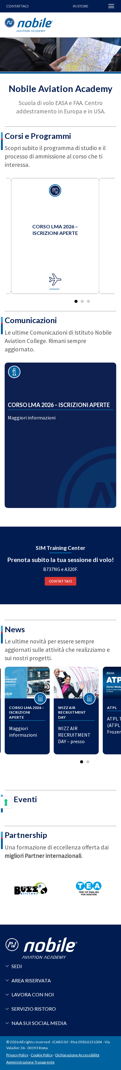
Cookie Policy (42, 1055)
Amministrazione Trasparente (30, 1062)
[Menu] (111, 6)
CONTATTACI (17, 6)
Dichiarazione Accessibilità (77, 1055)
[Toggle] (7, 965)
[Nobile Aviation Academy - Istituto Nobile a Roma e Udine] (42, 25)
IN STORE (80, 6)
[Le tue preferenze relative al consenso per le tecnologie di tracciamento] (6, 802)
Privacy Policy (17, 1055)
